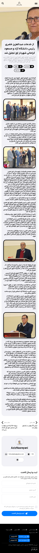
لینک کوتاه (17, 70)
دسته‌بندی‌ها (32, 532)
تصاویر (16, 530)
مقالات (24, 530)
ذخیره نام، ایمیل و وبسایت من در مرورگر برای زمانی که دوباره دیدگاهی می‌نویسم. (19, 507)
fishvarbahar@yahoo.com (16, 454)
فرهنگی (27, 66)
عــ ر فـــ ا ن (34, 549)
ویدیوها (8, 530)
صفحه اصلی (32, 530)
